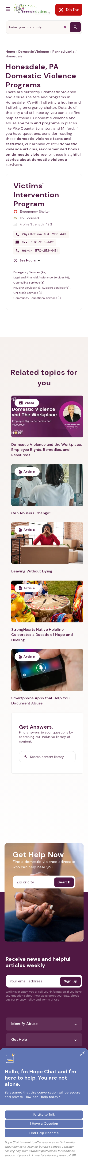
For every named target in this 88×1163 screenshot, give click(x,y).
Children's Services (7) (28, 293)
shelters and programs (39, 123)
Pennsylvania (63, 52)
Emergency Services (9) (29, 272)
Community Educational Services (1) (37, 298)
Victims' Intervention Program (36, 195)
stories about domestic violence (36, 159)
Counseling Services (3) (29, 282)
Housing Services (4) (27, 288)
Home (10, 52)
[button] (26, 260)
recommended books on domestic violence (43, 152)
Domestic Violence (33, 52)
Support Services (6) (56, 288)
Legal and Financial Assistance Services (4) (41, 277)
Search (63, 881)
